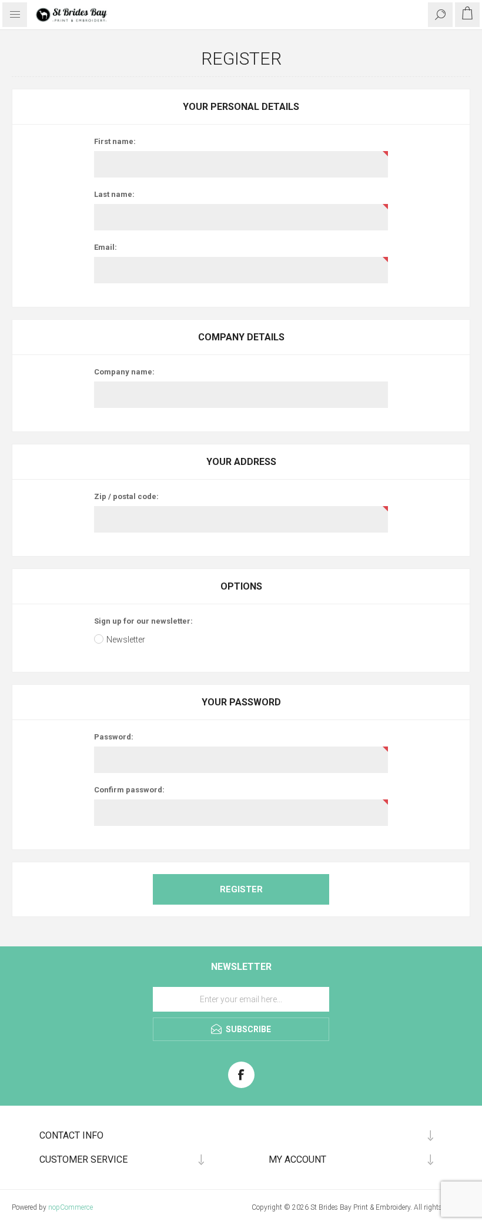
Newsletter (125, 639)
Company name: (124, 371)
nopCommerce (70, 1207)
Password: (113, 736)
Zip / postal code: (126, 496)
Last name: (114, 194)
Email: (105, 247)
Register (241, 889)
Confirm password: (129, 789)
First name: (115, 141)
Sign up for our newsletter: (143, 621)
